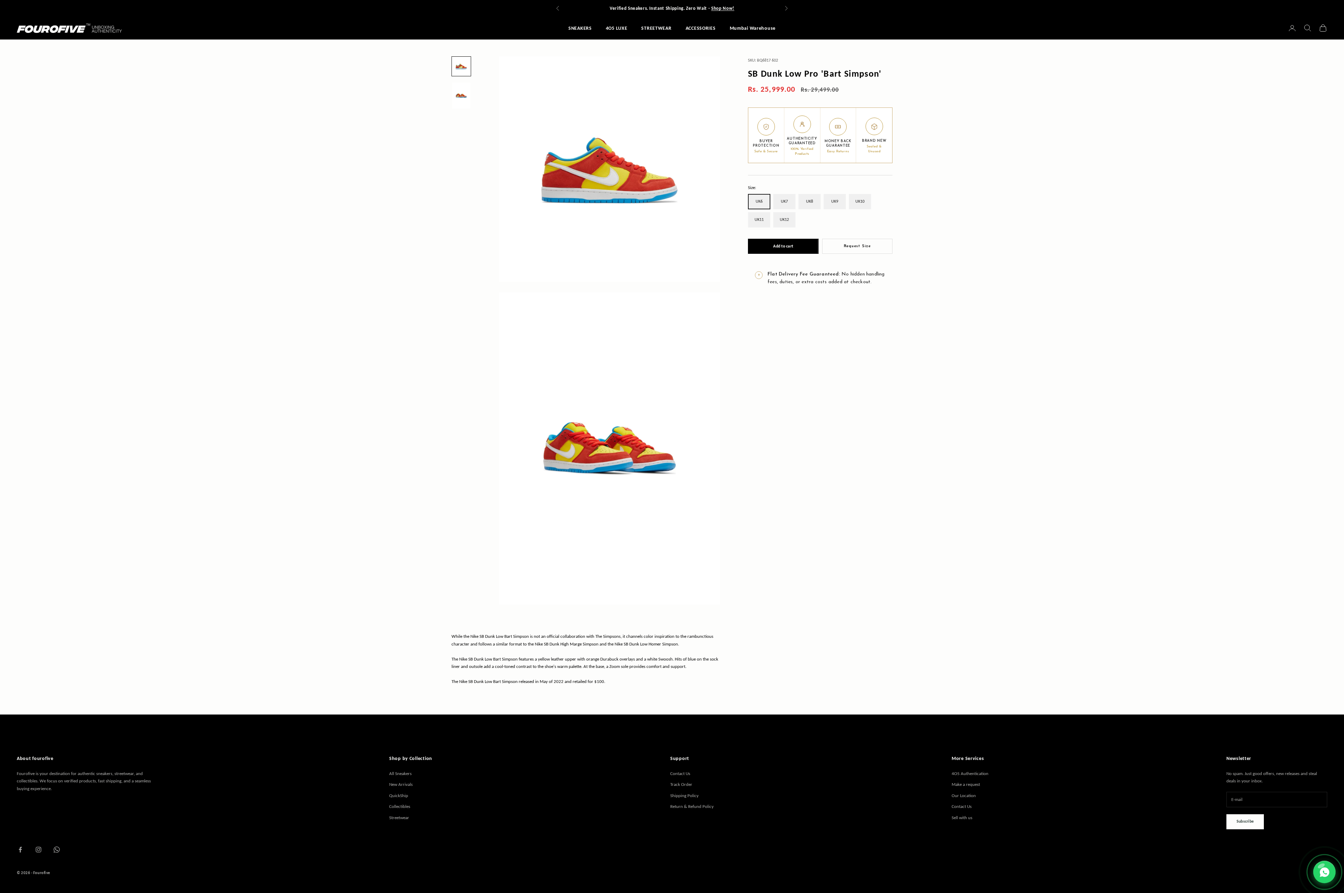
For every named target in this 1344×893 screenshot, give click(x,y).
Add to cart (783, 246)
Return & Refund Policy (692, 806)
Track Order (681, 784)
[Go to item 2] (461, 95)
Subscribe (1245, 821)
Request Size (857, 246)
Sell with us (962, 817)
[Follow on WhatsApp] (56, 849)
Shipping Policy (684, 795)
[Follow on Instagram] (38, 849)
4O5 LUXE (617, 28)
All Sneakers (400, 773)
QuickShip (398, 795)
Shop (590, 8)
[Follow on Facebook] (20, 849)
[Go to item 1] (461, 66)
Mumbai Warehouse (753, 28)
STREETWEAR (656, 28)
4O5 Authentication (970, 773)
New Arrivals (401, 784)
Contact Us (680, 773)
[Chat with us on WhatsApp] (1324, 872)
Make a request (966, 784)
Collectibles (399, 806)
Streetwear (399, 817)
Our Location (964, 795)
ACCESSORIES (701, 28)
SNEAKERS (580, 28)
